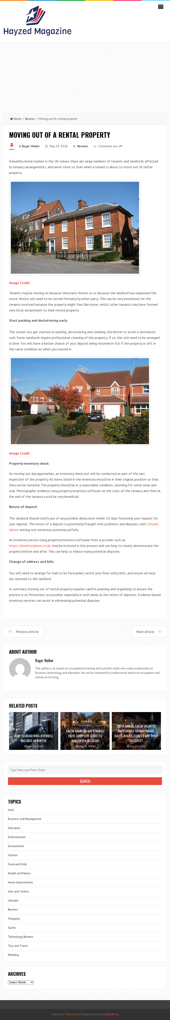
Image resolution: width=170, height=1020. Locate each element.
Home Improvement (20, 882)
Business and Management (24, 819)
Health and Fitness (19, 873)
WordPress (112, 1014)
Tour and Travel (18, 946)
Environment (16, 846)
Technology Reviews (20, 937)
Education (14, 828)
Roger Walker (31, 146)
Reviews (30, 119)
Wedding (13, 955)
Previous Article (27, 631)
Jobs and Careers (18, 891)
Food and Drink (17, 864)
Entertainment (16, 837)
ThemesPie (71, 1014)
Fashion (13, 855)
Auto (11, 810)
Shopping (14, 919)
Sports (12, 928)
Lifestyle (13, 900)
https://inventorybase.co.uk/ (30, 545)
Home (17, 119)
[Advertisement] (85, 76)
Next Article (145, 631)
